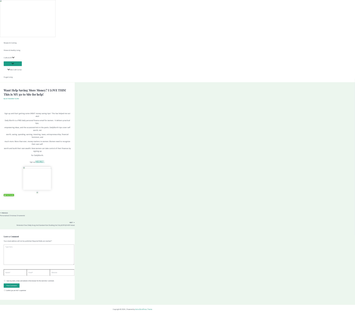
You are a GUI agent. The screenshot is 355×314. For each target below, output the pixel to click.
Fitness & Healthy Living (12, 50)
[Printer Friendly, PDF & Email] (9, 195)
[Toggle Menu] (13, 63)
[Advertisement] (37, 103)
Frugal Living (8, 77)
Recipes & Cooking (10, 43)
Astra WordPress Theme (143, 309)
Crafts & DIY (8, 58)
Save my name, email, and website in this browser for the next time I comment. (30, 281)
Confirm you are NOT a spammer (16, 290)
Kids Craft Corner (16, 70)
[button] (13, 57)
